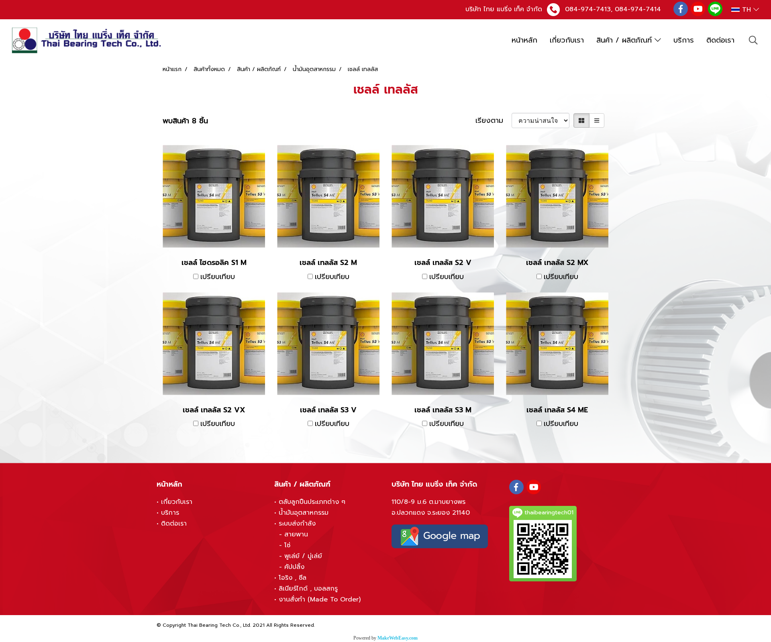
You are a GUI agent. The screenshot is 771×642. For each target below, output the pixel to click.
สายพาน (296, 534)
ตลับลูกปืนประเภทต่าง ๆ (312, 502)
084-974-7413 (588, 9)
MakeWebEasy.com (397, 638)
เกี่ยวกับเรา (567, 40)
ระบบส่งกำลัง (297, 523)
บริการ (683, 40)
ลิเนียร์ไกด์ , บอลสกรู (308, 588)
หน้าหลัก (524, 40)
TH (746, 9)
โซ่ (287, 545)
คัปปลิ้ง (294, 567)
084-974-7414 (638, 9)
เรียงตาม (493, 120)
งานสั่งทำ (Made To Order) (320, 599)
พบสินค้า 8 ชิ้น (185, 121)
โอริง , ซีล (292, 578)
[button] (753, 40)
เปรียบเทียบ (217, 276)
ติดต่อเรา (720, 40)
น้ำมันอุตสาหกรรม (303, 513)
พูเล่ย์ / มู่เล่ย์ (303, 556)
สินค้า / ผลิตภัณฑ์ (625, 40)
